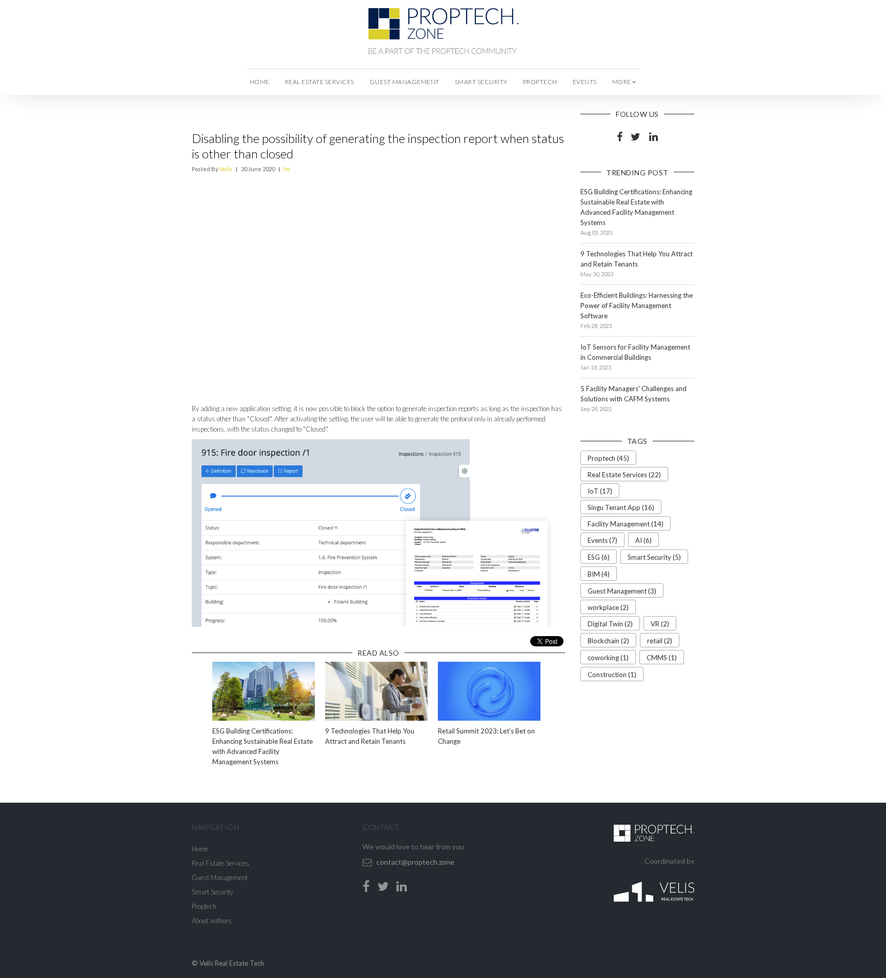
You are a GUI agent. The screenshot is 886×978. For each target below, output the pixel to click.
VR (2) (660, 624)
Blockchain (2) (608, 641)
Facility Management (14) (625, 524)
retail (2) (659, 641)
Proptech (540, 82)
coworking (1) (608, 658)
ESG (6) (599, 557)
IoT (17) (600, 491)
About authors (212, 920)
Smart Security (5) (654, 557)
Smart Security (481, 82)
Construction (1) (612, 674)
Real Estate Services (319, 82)
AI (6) (643, 540)
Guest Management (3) (622, 591)
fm (287, 169)
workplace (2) (608, 607)
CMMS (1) (662, 658)
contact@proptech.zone (415, 862)
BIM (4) (599, 574)
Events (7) (602, 540)
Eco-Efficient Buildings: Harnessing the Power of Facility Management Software (636, 305)
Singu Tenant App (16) (621, 507)
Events (585, 82)
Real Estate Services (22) (624, 475)
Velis (225, 169)
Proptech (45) (608, 458)
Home (260, 82)
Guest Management (404, 82)
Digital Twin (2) (610, 624)
